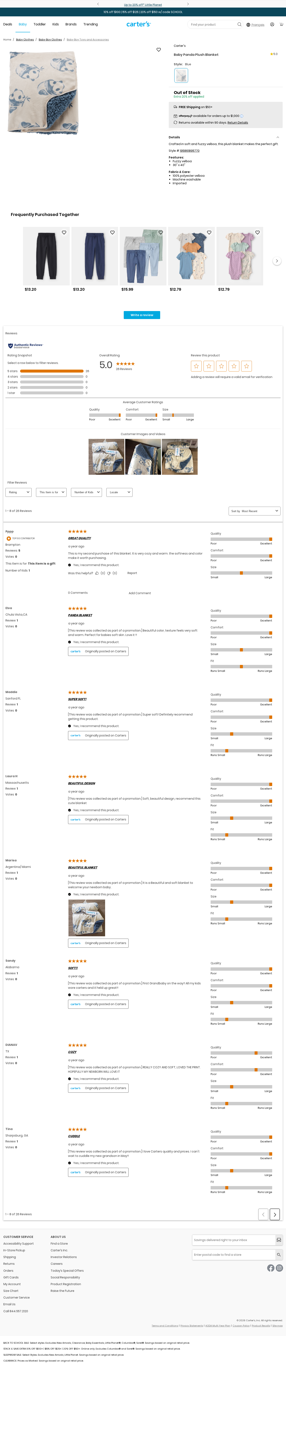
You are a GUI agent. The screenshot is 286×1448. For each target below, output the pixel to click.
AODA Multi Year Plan (217, 1325)
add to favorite (159, 50)
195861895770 (190, 151)
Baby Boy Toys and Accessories (88, 39)
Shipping (9, 1257)
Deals (7, 24)
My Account (12, 1284)
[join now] (279, 1240)
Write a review (142, 315)
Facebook (270, 1268)
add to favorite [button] (64, 233)
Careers (57, 1264)
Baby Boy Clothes (50, 39)
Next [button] (277, 261)
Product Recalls (261, 1325)
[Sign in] (272, 24)
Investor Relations (64, 1257)
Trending (90, 24)
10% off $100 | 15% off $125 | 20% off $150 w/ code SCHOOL (143, 12)
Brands (71, 24)
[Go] (239, 24)
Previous (98, 4)
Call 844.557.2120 (15, 1311)
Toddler (39, 24)
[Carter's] (139, 25)
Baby (23, 24)
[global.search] (279, 1255)
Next (187, 4)
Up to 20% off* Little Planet (143, 5)
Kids (56, 24)
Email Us (9, 1304)
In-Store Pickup (14, 1250)
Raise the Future (62, 1291)
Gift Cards (11, 1277)
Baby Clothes (25, 39)
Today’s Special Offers (67, 1271)
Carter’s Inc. (59, 1250)
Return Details (238, 122)
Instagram (279, 1268)
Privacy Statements (191, 1325)
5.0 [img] (275, 54)
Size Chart (10, 1291)
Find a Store (59, 1243)
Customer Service (16, 1297)
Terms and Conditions (165, 1325)
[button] (43, 93)
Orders (8, 1271)
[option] (46, 261)
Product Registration (66, 1284)
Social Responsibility (65, 1277)
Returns (9, 1264)
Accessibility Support (18, 1243)
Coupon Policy (241, 1325)
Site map (277, 1325)
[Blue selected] (181, 75)
